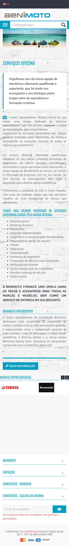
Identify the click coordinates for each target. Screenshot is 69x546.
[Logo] (27, 14)
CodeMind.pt (31, 531)
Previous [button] (63, 377)
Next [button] (67, 377)
